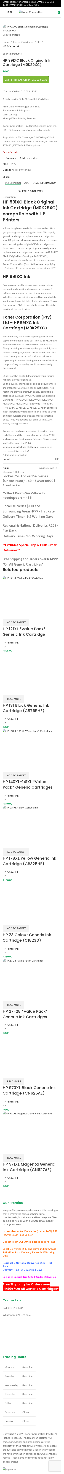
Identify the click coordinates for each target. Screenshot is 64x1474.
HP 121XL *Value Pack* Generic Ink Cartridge (24, 631)
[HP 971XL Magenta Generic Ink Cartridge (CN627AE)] (31, 1128)
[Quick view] (16, 614)
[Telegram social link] (25, 176)
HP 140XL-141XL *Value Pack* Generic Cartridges (28, 784)
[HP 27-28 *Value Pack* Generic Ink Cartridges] (31, 975)
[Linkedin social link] (21, 176)
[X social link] (16, 176)
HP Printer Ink (11, 46)
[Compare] (7, 614)
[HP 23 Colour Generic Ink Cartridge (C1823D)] (31, 898)
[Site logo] (30, 11)
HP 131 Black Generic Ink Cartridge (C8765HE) (26, 708)
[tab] (13, 183)
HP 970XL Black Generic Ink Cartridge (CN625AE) (29, 1090)
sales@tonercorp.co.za (22, 1)
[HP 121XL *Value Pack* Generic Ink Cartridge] (31, 592)
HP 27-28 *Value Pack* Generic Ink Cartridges (25, 1014)
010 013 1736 (15, 1307)
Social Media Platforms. (25, 446)
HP (38, 42)
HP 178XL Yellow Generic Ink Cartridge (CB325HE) (29, 861)
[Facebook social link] (12, 176)
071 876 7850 (31, 4)
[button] (16, 622)
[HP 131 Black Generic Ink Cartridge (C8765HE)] (19, 669)
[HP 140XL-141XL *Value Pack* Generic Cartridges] (31, 745)
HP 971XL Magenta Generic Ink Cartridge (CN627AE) (29, 1166)
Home (6, 42)
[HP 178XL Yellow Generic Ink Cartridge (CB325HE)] (31, 822)
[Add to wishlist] (26, 614)
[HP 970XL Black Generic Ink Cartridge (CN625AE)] (31, 1051)
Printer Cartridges (23, 42)
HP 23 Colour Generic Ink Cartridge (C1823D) (27, 937)
